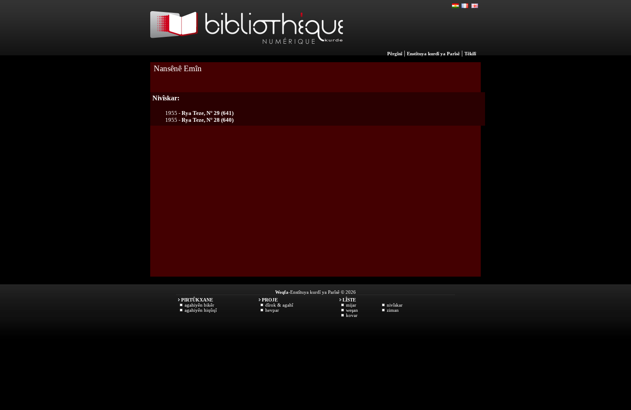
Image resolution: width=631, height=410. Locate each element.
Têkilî (470, 53)
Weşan (352, 310)
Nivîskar (395, 305)
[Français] (465, 6)
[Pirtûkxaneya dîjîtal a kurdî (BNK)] (246, 53)
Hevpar (272, 310)
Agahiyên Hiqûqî (201, 310)
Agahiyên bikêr (199, 305)
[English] (475, 6)
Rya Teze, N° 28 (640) (208, 120)
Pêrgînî (394, 53)
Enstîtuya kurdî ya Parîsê (433, 53)
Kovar (352, 315)
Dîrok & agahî (279, 305)
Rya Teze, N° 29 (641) (208, 113)
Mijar (351, 305)
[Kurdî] (456, 6)
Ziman (393, 310)
